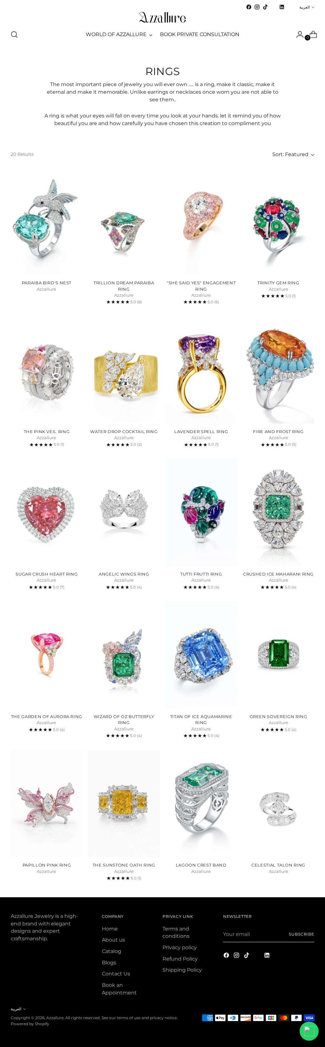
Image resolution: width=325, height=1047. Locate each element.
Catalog (111, 951)
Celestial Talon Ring (278, 864)
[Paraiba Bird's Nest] (47, 221)
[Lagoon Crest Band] (201, 803)
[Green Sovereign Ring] (278, 655)
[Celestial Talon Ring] (278, 803)
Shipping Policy (182, 970)
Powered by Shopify (30, 1023)
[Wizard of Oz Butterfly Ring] (124, 655)
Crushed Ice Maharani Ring (278, 574)
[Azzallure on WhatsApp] (290, 7)
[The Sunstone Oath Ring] (124, 803)
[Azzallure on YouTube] (273, 9)
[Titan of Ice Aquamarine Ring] (201, 655)
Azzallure (54, 1017)
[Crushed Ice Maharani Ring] (278, 512)
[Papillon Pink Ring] (47, 803)
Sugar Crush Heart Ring (46, 574)
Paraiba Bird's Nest (46, 282)
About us (113, 940)
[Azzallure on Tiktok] (265, 7)
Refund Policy (180, 959)
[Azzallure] (162, 17)
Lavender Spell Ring (201, 431)
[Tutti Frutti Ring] (201, 512)
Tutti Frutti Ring (201, 574)
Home (110, 929)
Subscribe (301, 934)
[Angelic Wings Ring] (124, 512)
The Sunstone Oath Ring (124, 864)
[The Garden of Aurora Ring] (47, 655)
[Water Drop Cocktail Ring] (124, 370)
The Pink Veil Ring (47, 431)
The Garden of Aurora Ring (46, 716)
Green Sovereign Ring (278, 716)
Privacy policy (179, 947)
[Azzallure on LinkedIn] (282, 7)
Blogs (109, 963)
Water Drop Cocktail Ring (124, 431)
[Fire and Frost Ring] (278, 370)
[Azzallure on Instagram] (257, 7)
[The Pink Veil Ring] (47, 370)
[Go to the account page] (297, 34)
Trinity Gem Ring (278, 282)
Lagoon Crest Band (201, 864)
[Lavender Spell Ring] (201, 370)
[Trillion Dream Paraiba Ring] (124, 221)
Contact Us (116, 974)
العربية (304, 7)
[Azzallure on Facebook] (249, 7)
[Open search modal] (14, 34)
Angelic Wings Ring (124, 574)
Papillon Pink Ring (47, 864)
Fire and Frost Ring (278, 431)
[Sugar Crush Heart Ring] (47, 512)
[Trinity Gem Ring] (278, 221)
